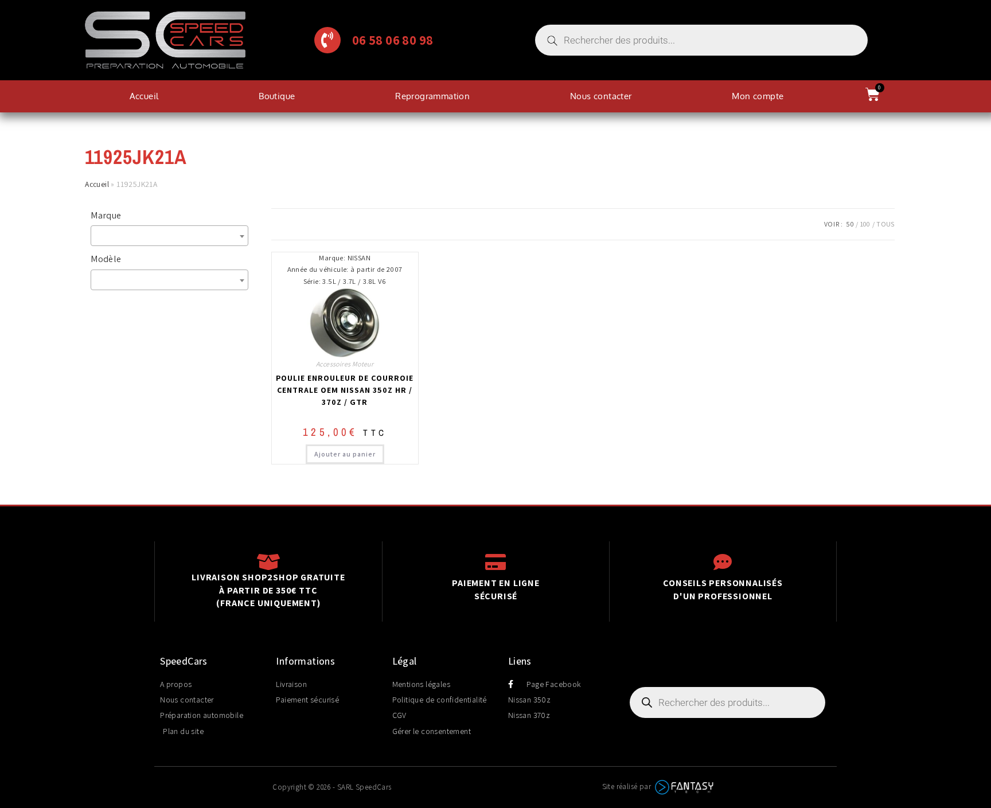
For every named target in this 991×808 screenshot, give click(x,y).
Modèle (106, 259)
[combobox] (169, 235)
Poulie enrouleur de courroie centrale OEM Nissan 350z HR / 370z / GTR (344, 390)
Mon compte (757, 96)
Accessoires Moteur (344, 364)
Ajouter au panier (345, 454)
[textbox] (172, 235)
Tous (885, 224)
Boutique (277, 96)
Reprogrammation (432, 96)
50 (850, 224)
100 (865, 224)
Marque (106, 215)
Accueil (144, 96)
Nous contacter (601, 96)
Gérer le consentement (431, 731)
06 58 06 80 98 (393, 40)
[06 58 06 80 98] (327, 40)
